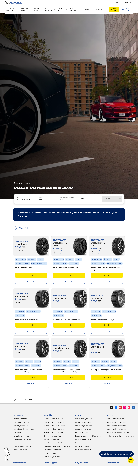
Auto (25, 400)
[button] (33, 199)
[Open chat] (131, 460)
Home (19, 400)
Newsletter (99, 9)
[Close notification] (131, 454)
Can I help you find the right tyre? (114, 454)
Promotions (87, 9)
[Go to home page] (13, 3)
